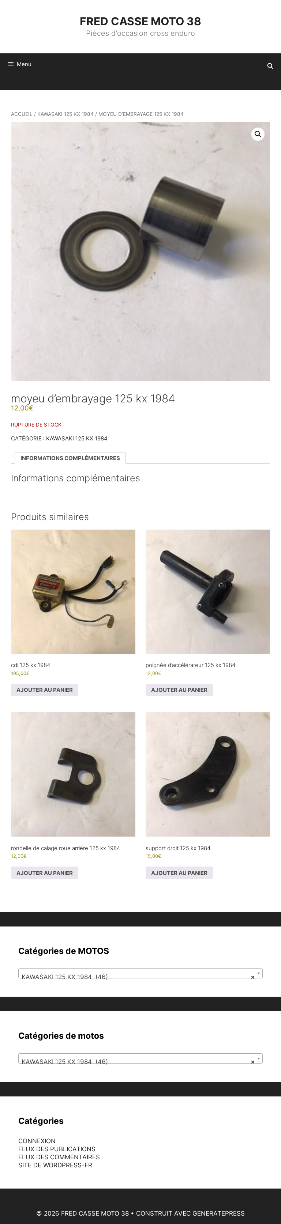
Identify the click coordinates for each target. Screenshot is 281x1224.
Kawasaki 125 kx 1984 (65, 114)
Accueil (22, 114)
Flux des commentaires (59, 1157)
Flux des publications (56, 1149)
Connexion (37, 1141)
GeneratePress (218, 1213)
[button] (258, 134)
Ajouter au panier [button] (44, 689)
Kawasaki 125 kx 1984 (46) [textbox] (138, 977)
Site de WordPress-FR (55, 1165)
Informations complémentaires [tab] (70, 458)
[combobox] (140, 973)
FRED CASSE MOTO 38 (140, 21)
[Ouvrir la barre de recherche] (270, 66)
